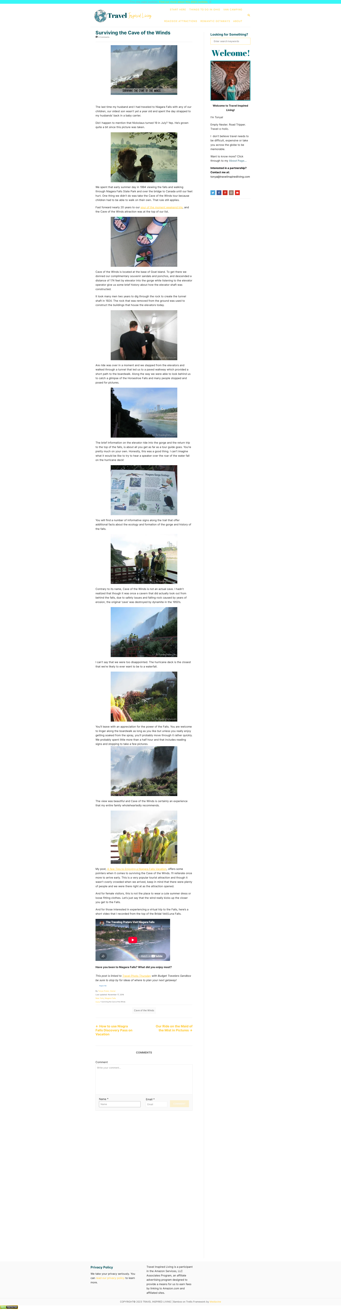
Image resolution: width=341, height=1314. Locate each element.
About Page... (238, 160)
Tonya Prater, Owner (107, 991)
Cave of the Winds (144, 1010)
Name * (103, 1099)
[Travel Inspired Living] (124, 15)
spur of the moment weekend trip (162, 207)
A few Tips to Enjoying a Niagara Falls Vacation (137, 869)
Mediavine (215, 1301)
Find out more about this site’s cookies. (183, 1)
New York (100, 998)
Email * (150, 1099)
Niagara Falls (110, 998)
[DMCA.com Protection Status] (9, 1308)
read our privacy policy (110, 1278)
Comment (102, 1062)
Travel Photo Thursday (136, 975)
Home (98, 1002)
